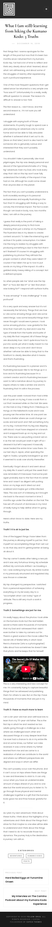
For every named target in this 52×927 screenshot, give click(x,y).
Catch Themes (34, 922)
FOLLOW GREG (34, 917)
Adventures (16, 856)
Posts (27, 861)
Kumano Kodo (35, 856)
